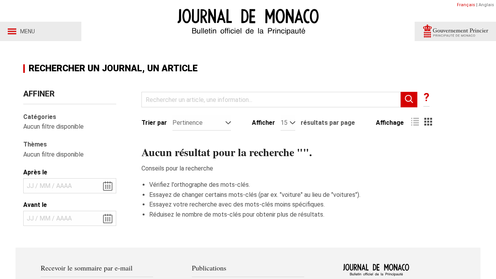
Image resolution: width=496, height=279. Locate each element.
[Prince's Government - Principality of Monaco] (455, 31)
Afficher (263, 122)
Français (466, 4)
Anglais (486, 4)
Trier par (154, 122)
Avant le (35, 204)
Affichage (390, 122)
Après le (35, 172)
